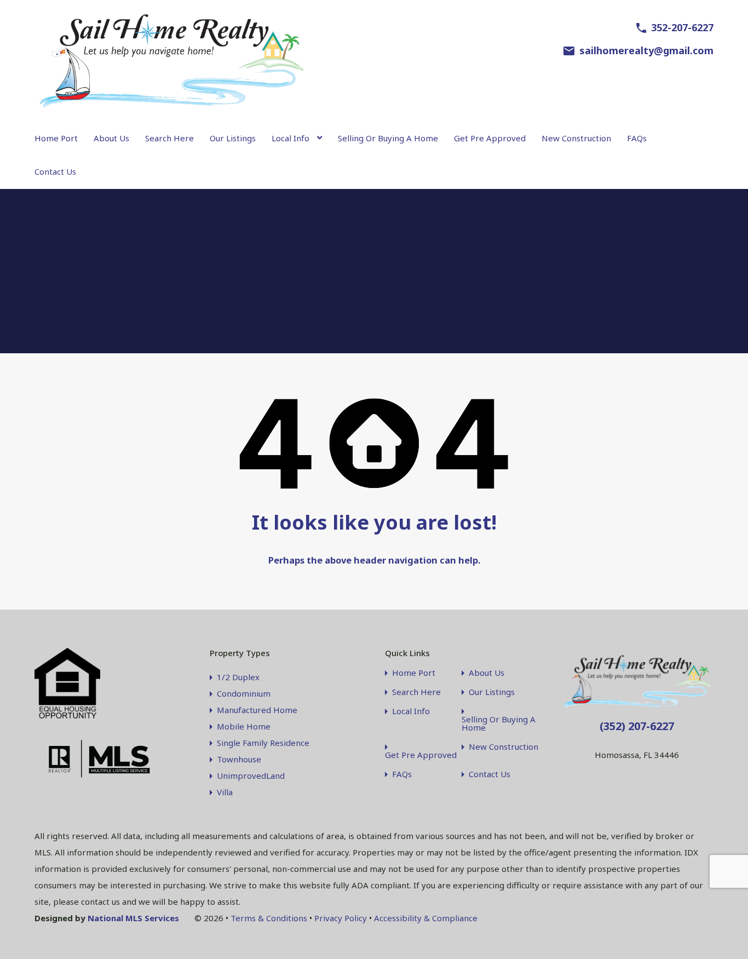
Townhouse (239, 759)
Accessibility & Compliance (425, 917)
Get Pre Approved (490, 138)
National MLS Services (133, 917)
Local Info (290, 138)
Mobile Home (244, 726)
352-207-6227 (682, 27)
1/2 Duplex (238, 676)
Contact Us (55, 171)
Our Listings (233, 138)
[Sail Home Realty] (171, 106)
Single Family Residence (263, 742)
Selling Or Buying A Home (388, 138)
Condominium (244, 693)
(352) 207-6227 (637, 726)
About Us (111, 138)
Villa (225, 791)
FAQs (637, 138)
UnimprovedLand (251, 775)
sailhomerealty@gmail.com (646, 50)
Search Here (169, 138)
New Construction (576, 138)
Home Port (56, 138)
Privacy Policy (340, 917)
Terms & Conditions (269, 917)
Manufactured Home (257, 709)
